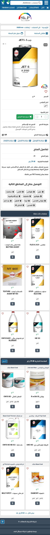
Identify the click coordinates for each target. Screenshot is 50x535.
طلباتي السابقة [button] (41, 33)
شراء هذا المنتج (25, 116)
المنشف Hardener (8, 7)
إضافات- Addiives (23, 27)
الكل (42, 7)
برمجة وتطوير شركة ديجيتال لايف (25, 531)
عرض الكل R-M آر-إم (25, 513)
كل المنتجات (36, 27)
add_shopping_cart (37, 257)
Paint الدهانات (34, 7)
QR (4, 135)
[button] (7, 3)
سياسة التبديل (24, 141)
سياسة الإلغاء (9, 141)
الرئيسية (45, 27)
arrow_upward (2, 521)
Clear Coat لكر (22, 7)
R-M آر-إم (32, 161)
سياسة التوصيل (40, 141)
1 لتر (45, 106)
